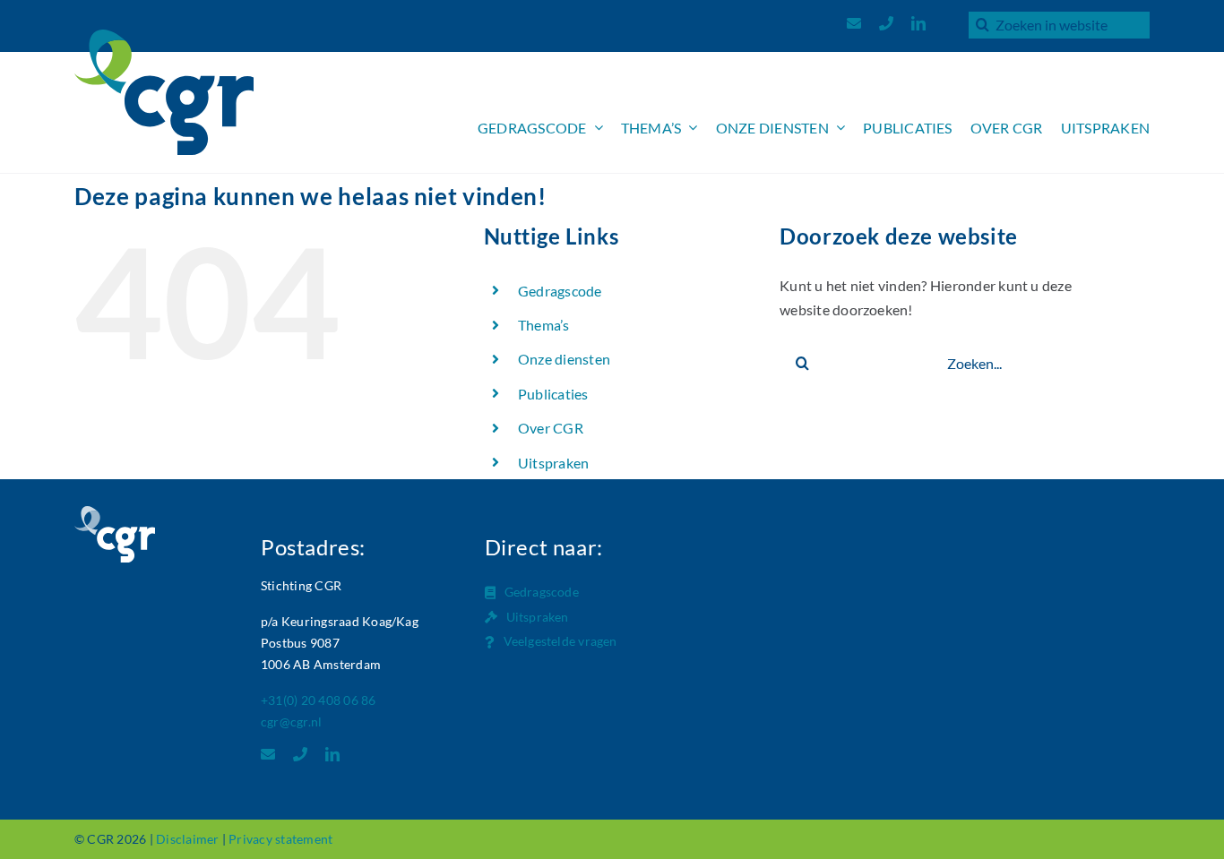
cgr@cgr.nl (291, 721)
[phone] (886, 23)
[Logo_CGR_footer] (114, 512)
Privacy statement (280, 838)
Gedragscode (560, 290)
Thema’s (544, 324)
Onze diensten (564, 358)
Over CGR (550, 427)
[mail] (854, 23)
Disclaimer (187, 838)
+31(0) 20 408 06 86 (318, 700)
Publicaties (553, 393)
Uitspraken (553, 462)
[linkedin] (918, 23)
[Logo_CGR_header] (164, 36)
